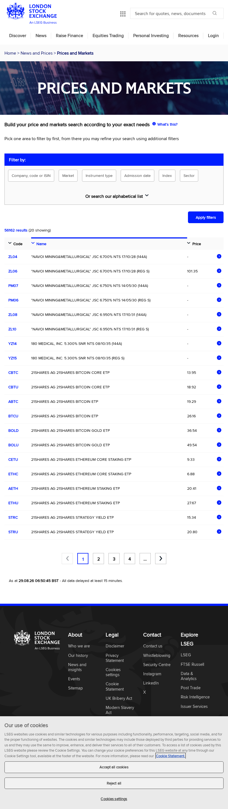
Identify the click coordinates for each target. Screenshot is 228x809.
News (41, 36)
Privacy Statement (115, 658)
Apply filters (206, 217)
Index (167, 175)
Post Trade (190, 688)
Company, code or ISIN (31, 175)
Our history (78, 655)
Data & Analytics (189, 676)
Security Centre (156, 664)
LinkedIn (151, 683)
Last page (160, 558)
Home (10, 53)
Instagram (152, 674)
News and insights (77, 667)
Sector (189, 175)
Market (68, 175)
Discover (17, 36)
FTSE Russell (192, 664)
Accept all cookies (114, 766)
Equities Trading (108, 36)
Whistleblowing (156, 655)
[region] (114, 762)
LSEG (186, 655)
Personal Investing (151, 36)
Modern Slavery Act (120, 710)
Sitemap (75, 688)
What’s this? (167, 124)
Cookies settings (114, 798)
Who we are (79, 646)
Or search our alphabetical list (114, 196)
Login (213, 36)
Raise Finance (69, 36)
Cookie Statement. (170, 755)
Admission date (137, 175)
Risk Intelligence (195, 697)
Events (74, 679)
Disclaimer (115, 646)
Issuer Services (194, 706)
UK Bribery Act (119, 698)
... (145, 559)
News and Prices (37, 53)
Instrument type (99, 175)
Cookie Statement (115, 686)
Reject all (114, 783)
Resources (188, 36)
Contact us (152, 646)
